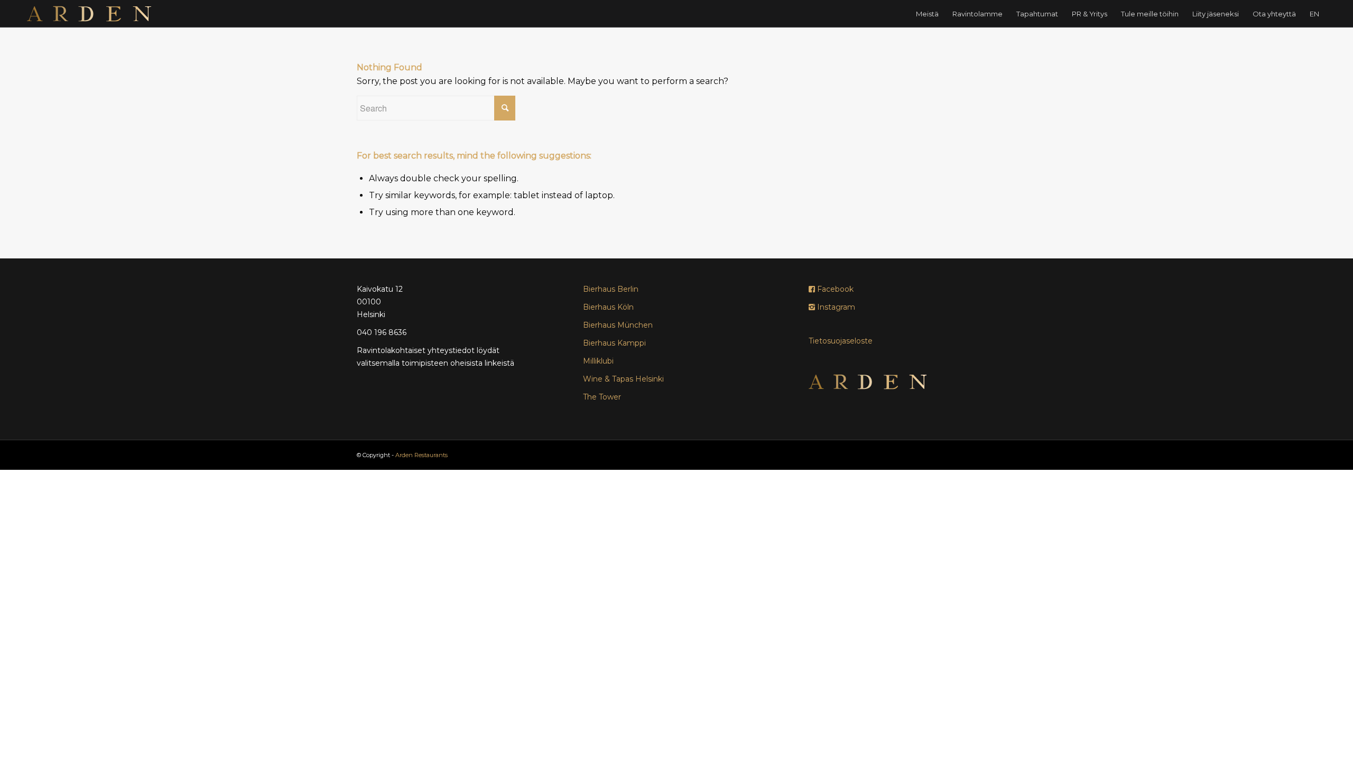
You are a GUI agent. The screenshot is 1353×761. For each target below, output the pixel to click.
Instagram (835, 307)
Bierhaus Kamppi (614, 343)
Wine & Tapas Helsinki (623, 379)
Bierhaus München (618, 325)
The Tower (602, 397)
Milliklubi (598, 361)
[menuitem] (927, 14)
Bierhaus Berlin (610, 289)
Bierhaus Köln (608, 307)
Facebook (834, 289)
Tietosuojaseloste (841, 341)
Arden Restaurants (421, 455)
